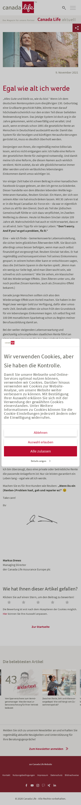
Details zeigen (38, 461)
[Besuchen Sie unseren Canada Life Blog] (43, 784)
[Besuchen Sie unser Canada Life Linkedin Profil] (54, 784)
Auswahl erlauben (40, 442)
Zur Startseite (41, 627)
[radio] (10, 602)
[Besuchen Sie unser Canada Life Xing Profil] (49, 784)
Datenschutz (56, 775)
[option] (59, 688)
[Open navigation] (73, 8)
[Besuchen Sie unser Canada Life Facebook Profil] (26, 784)
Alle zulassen (40, 451)
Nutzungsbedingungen (24, 775)
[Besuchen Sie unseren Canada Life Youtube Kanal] (32, 784)
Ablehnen (40, 432)
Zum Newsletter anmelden (46, 748)
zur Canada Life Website (40, 764)
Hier (5, 613)
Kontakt (6, 775)
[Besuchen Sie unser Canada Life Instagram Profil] (37, 784)
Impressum (42, 775)
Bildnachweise (72, 775)
